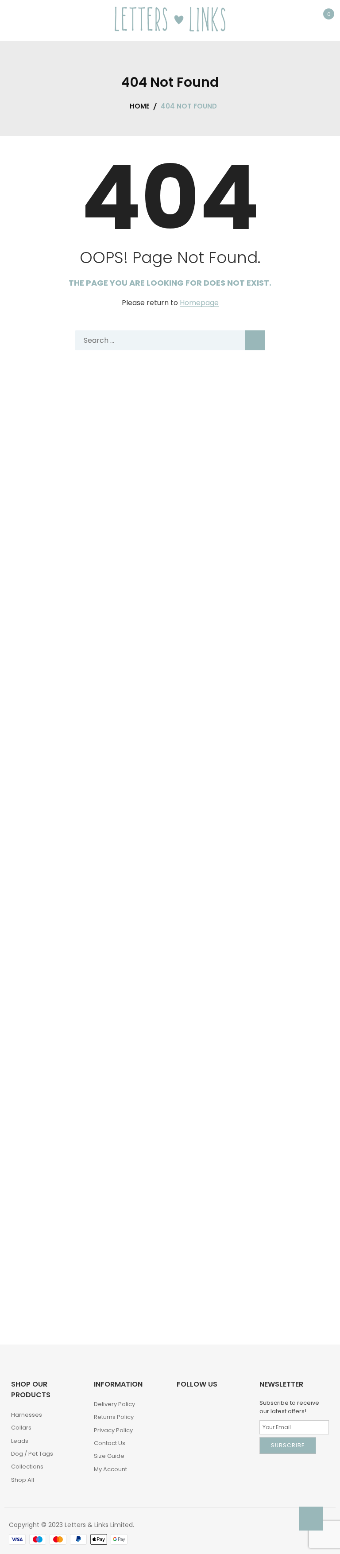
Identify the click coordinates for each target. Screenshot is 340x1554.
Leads (19, 1441)
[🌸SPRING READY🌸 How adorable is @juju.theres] (170, 1243)
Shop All (22, 1480)
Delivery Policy (114, 1404)
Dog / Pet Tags (32, 1453)
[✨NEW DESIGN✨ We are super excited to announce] (170, 1053)
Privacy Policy (113, 1430)
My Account (110, 1469)
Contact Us (109, 1443)
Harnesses (26, 1415)
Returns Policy (114, 1417)
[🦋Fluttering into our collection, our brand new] (170, 672)
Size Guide (109, 1456)
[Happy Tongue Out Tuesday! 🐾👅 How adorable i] (170, 862)
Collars (21, 1427)
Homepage (199, 303)
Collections (27, 1466)
